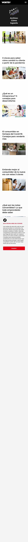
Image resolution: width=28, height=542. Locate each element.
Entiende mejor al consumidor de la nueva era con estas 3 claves (13, 172)
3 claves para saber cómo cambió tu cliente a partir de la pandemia (13, 60)
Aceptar (14, 248)
